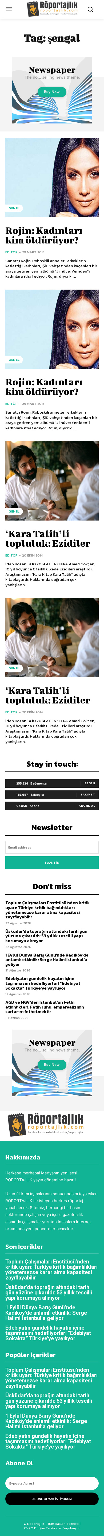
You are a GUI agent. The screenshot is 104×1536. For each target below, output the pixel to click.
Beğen (90, 783)
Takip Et (88, 794)
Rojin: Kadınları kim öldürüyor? (43, 235)
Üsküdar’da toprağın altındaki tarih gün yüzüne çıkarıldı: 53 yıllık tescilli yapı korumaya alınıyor (46, 936)
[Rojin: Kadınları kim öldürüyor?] (52, 177)
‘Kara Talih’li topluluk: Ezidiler (47, 538)
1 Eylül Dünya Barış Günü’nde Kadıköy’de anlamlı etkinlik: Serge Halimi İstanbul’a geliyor (47, 959)
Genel (14, 208)
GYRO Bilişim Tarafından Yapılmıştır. (52, 1528)
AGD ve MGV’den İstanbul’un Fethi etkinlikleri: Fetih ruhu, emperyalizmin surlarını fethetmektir (44, 1007)
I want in (52, 862)
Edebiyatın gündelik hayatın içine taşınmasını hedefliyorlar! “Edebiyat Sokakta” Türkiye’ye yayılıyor (42, 983)
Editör (11, 252)
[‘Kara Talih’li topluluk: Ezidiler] (52, 481)
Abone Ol (87, 805)
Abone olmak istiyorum (52, 1499)
